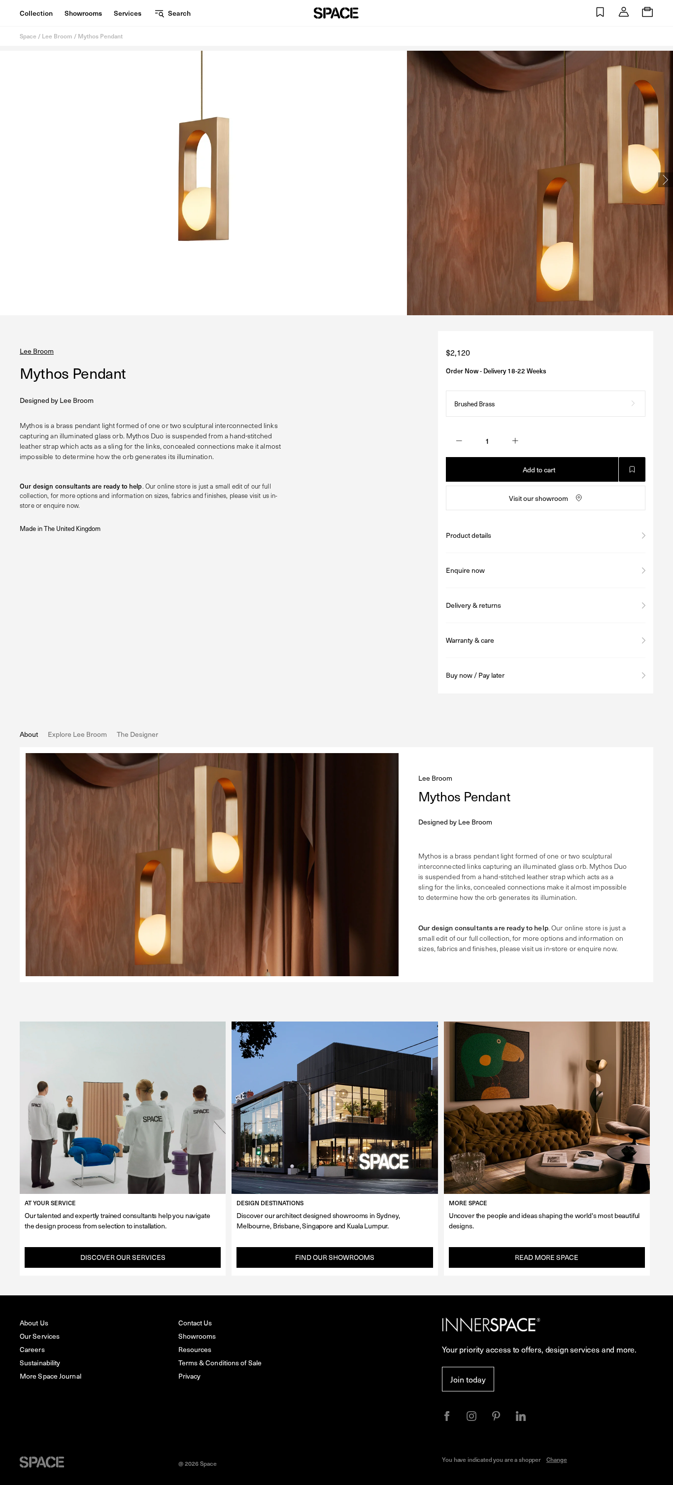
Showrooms (83, 13)
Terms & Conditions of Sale (220, 1362)
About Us (34, 1323)
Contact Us (195, 1323)
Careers (32, 1349)
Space (28, 36)
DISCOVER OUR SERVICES (123, 1257)
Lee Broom (57, 36)
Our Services (40, 1336)
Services (127, 13)
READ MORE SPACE (546, 1257)
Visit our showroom (538, 498)
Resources (195, 1349)
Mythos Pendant (100, 36)
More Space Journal (50, 1376)
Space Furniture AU (336, 13)
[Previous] (7, 179)
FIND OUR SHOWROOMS (334, 1257)
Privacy (189, 1376)
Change (556, 1459)
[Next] (665, 179)
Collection (36, 13)
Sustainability (40, 1362)
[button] (600, 13)
